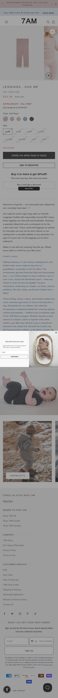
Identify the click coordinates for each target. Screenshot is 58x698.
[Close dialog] (56, 332)
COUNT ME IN (14, 356)
